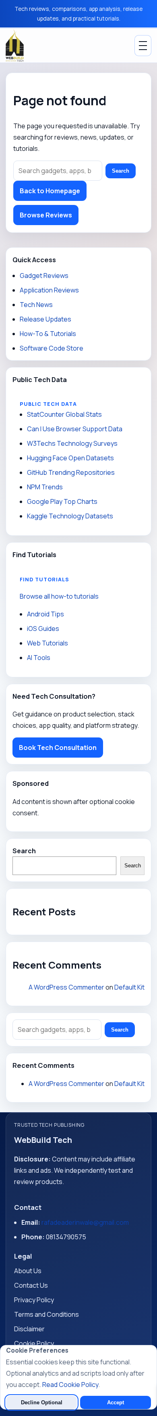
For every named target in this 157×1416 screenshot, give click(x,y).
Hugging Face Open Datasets (70, 457)
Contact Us (31, 1285)
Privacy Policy (34, 1299)
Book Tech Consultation (58, 747)
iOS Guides (43, 628)
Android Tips (45, 614)
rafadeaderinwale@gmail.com (85, 1222)
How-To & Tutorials (48, 333)
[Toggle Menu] (142, 45)
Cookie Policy (34, 1343)
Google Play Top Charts (62, 501)
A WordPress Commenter (66, 987)
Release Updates (45, 319)
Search (120, 171)
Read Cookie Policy (70, 1384)
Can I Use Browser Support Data (74, 428)
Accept (115, 1402)
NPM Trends (45, 486)
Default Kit (129, 987)
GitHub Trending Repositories (71, 472)
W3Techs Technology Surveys (72, 443)
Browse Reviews (46, 215)
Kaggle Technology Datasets (70, 516)
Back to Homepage (50, 190)
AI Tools (38, 657)
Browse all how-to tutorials (59, 596)
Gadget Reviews (44, 275)
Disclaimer (29, 1328)
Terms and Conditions (46, 1314)
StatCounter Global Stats (64, 414)
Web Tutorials (47, 643)
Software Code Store (51, 348)
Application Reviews (49, 290)
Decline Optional (41, 1402)
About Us (27, 1270)
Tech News (36, 304)
